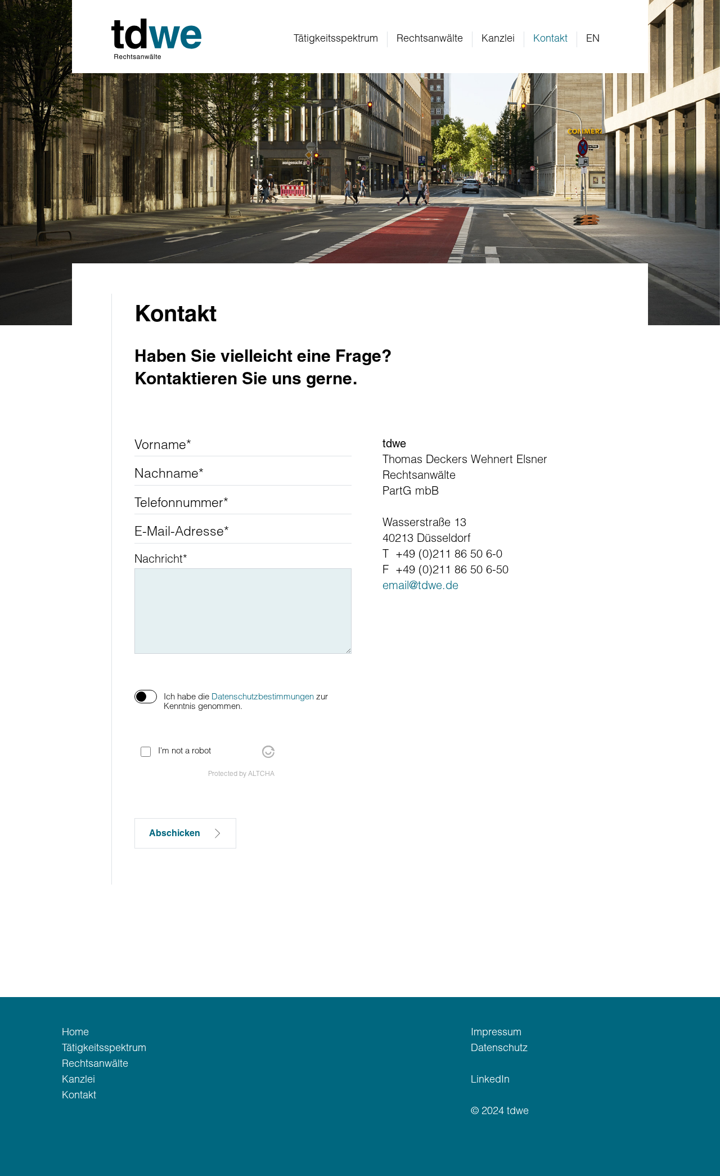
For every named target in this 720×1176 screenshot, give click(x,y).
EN (593, 39)
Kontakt (79, 1096)
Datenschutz (499, 1049)
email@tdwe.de (420, 587)
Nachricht (160, 560)
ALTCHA (261, 774)
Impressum (496, 1033)
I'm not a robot (184, 751)
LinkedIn (490, 1080)
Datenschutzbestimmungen (263, 697)
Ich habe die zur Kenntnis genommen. (246, 702)
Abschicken (175, 834)
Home (75, 1033)
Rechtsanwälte (430, 39)
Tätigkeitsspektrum (336, 39)
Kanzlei (498, 39)
